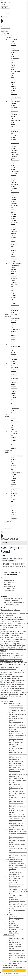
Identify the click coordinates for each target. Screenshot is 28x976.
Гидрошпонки (14, 114)
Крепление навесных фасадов (13, 167)
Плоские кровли (8, 914)
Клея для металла (14, 878)
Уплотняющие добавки (16, 839)
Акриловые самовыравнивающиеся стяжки (16, 455)
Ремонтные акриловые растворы (13, 216)
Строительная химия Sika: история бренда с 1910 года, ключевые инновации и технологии (13, 633)
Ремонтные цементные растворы (13, 227)
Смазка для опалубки (16, 823)
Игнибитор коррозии (15, 763)
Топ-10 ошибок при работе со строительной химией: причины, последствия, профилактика (12, 619)
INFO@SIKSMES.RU (7, 24)
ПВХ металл (13, 931)
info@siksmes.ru (12, 574)
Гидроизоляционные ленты (17, 735)
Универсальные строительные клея (14, 374)
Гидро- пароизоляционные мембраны (15, 329)
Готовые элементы (15, 944)
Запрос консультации (9, 582)
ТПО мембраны (14, 822)
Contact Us (22, 566)
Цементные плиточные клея (13, 397)
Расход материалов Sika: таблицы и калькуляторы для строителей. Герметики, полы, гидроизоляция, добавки (13, 648)
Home (3, 566)
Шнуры (12, 429)
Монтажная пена (14, 880)
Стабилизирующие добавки (18, 831)
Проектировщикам (9, 580)
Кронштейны (14, 431)
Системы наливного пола (13, 237)
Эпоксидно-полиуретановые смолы (15, 305)
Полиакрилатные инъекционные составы (15, 184)
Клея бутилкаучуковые (16, 918)
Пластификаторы (15, 171)
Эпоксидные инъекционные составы (14, 310)
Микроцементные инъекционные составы (15, 161)
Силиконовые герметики (17, 814)
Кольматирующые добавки (17, 761)
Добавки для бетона (15, 752)
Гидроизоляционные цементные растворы (15, 103)
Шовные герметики (15, 731)
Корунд (12, 470)
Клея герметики (14, 871)
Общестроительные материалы (13, 859)
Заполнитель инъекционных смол (14, 131)
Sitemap (16, 566)
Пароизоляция (14, 433)
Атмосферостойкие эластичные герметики (15, 320)
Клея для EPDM (12, 425)
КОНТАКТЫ (7, 521)
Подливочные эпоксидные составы (14, 178)
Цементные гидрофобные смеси (14, 284)
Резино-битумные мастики (13, 210)
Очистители (13, 357)
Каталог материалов (9, 586)
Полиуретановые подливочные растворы (15, 156)
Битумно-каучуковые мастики (13, 67)
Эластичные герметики (16, 733)
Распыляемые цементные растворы (14, 199)
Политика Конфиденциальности (10, 973)
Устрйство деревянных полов (13, 517)
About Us (8, 566)
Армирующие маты (15, 946)
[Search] (2, 21)
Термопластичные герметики (18, 889)
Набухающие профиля (16, 788)
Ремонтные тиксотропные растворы (14, 222)
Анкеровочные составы (16, 709)
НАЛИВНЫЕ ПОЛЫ (8, 935)
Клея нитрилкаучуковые (16, 876)
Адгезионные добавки (16, 705)
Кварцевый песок (14, 942)
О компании (7, 584)
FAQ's (12, 566)
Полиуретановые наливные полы (15, 410)
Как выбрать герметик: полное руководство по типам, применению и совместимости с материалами (14, 662)
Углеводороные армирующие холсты (14, 271)
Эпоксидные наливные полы (14, 504)
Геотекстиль (14, 418)
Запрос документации (10, 588)
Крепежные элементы (16, 929)
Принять (14, 970)
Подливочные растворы (16, 884)
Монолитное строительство (11, 703)
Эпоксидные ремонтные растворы (14, 259)
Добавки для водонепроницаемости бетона (16, 748)
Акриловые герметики (16, 707)
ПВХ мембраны (14, 927)
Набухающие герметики (16, 765)
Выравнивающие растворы (17, 725)
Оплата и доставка (9, 590)
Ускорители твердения (16, 837)
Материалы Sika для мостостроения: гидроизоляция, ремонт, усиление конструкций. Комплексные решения (14, 695)
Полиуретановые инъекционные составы (15, 193)
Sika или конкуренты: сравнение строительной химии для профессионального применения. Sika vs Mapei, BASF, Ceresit (12, 679)
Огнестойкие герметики (16, 778)
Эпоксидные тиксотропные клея (14, 205)
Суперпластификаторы (16, 263)
